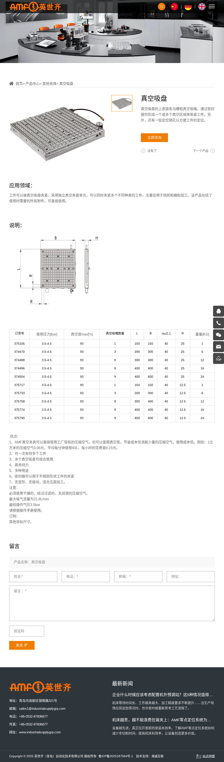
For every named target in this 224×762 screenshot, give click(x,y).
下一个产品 (200, 151)
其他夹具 (49, 84)
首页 (19, 84)
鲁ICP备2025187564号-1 (115, 756)
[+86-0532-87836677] (218, 323)
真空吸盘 (66, 84)
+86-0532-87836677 (33, 716)
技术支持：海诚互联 (150, 756)
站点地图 (209, 756)
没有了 (152, 151)
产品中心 (33, 84)
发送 (20, 645)
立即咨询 (154, 137)
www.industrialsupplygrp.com (40, 732)
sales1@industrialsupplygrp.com (42, 708)
